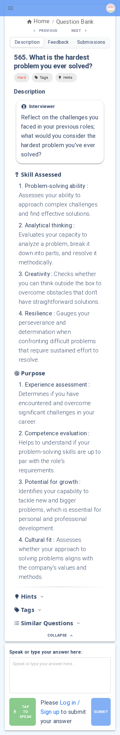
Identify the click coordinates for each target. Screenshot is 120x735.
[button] (42, 77)
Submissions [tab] (91, 42)
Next (76, 31)
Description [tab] (27, 42)
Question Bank (74, 21)
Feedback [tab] (58, 42)
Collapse (57, 635)
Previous (48, 31)
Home (41, 21)
